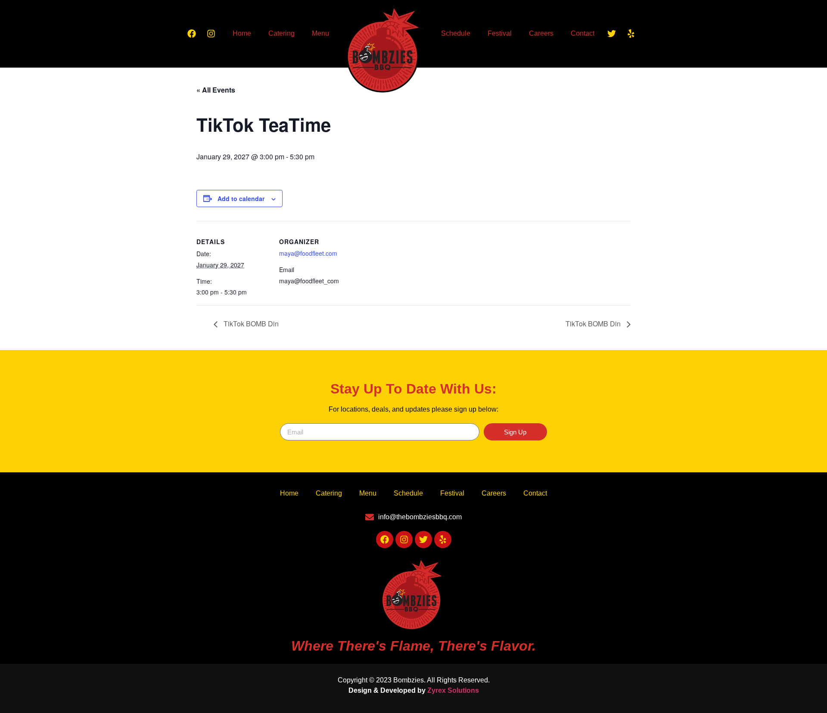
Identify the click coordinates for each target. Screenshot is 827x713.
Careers (541, 33)
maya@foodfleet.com (308, 253)
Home (242, 33)
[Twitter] (611, 33)
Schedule (455, 33)
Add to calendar (241, 198)
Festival (500, 33)
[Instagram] (211, 33)
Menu (320, 33)
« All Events (215, 90)
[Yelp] (631, 33)
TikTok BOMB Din (250, 324)
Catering (281, 33)
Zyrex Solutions (453, 690)
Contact (582, 33)
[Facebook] (191, 33)
